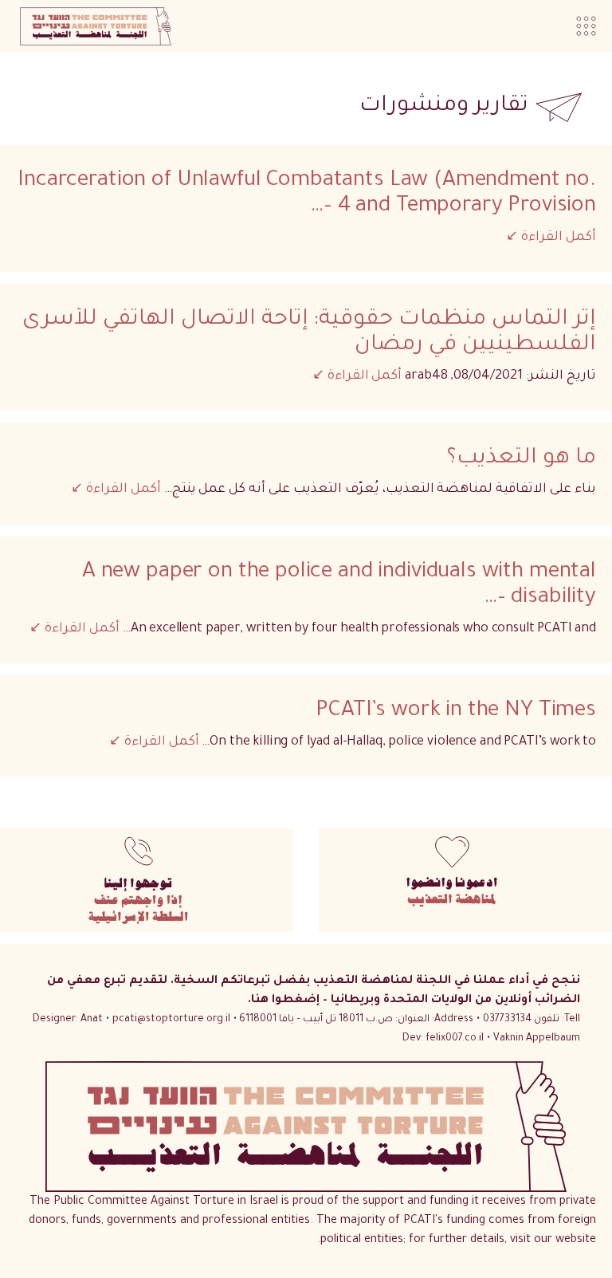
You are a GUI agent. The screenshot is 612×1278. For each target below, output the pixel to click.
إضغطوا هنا (287, 1000)
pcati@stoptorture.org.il (171, 1019)
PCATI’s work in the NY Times (456, 712)
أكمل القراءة (557, 237)
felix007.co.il (443, 1038)
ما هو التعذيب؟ (521, 459)
